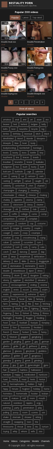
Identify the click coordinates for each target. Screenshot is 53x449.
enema (43, 284)
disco (32, 261)
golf (26, 355)
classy (30, 204)
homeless (7, 393)
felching (46, 303)
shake (6, 417)
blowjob (7, 143)
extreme (32, 294)
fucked (25, 332)
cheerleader (8, 195)
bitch (38, 133)
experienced (18, 294)
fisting (36, 313)
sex (43, 412)
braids (36, 157)
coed (5, 214)
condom (22, 223)
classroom (18, 204)
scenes (34, 412)
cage (29, 171)
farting (14, 303)
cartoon (31, 176)
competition (9, 218)
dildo (24, 261)
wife (33, 431)
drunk (17, 275)
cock (42, 209)
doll (4, 266)
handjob (7, 374)
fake (30, 299)
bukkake (40, 162)
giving (43, 346)
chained (40, 185)
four (15, 327)
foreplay (45, 322)
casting (6, 181)
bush (25, 166)
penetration (28, 407)
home (46, 388)
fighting (34, 308)
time (29, 426)
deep (13, 256)
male (5, 398)
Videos (14, 441)
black (46, 133)
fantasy (39, 299)
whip (15, 431)
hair (5, 370)
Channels (45, 441)
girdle (15, 346)
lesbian (45, 393)
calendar (39, 171)
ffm (26, 308)
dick (16, 261)
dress (40, 270)
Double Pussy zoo (9, 67)
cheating (34, 190)
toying (6, 431)
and (24, 119)
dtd (24, 275)
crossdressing (29, 237)
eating (45, 275)
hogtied (25, 388)
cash (41, 176)
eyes (5, 299)
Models (35, 441)
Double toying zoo (9, 93)
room (25, 412)
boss (24, 152)
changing (22, 190)
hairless (23, 370)
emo (5, 284)
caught (38, 181)
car (22, 176)
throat (20, 426)
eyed (42, 294)
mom (32, 398)
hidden (31, 384)
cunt (17, 247)
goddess (42, 351)
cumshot (7, 247)
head (24, 379)
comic (34, 214)
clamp (39, 199)
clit (16, 209)
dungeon (34, 275)
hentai (42, 379)
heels (32, 379)
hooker (34, 393)
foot (13, 322)
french (6, 332)
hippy (5, 388)
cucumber (28, 242)
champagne (8, 190)
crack (16, 233)
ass (47, 119)
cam (5, 176)
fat (22, 303)
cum (39, 242)
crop (17, 237)
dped (31, 270)
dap (42, 251)
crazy (25, 233)
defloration (39, 256)
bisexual (28, 133)
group (6, 365)
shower (28, 417)
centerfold (20, 185)
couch (6, 228)
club (35, 209)
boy (41, 152)
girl (23, 346)
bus (17, 166)
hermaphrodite (17, 384)
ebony (6, 280)
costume (41, 223)
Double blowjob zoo (36, 93)
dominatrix (30, 266)
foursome (25, 327)
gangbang (36, 336)
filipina (45, 308)
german (45, 341)
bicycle (34, 129)
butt (42, 166)
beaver (6, 124)
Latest (26, 17)
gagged (24, 336)
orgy (39, 403)
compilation (8, 223)
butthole (19, 171)
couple (37, 228)
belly (44, 124)
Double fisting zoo (35, 67)
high (40, 384)
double (6, 270)
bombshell (24, 147)
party (16, 407)
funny (44, 332)
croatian (7, 237)
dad (14, 251)
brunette (19, 162)
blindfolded (8, 138)
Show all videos (26, 108)
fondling (40, 318)
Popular (15, 17)
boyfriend (7, 157)
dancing (23, 251)
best (13, 129)
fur (4, 336)
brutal (29, 162)
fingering (7, 313)
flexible (18, 318)
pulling (6, 412)
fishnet (26, 313)
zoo (40, 431)
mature (15, 398)
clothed (25, 209)
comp (44, 214)
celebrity (7, 185)
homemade (21, 393)
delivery (6, 261)
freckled (37, 327)
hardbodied (29, 374)
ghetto (6, 346)
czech (6, 251)
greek (27, 360)
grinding (38, 360)
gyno (46, 365)
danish (34, 251)
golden (17, 355)
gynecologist (34, 365)
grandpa (7, 360)
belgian (34, 124)
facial (21, 299)
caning (14, 176)
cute (42, 247)
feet (37, 303)
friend (15, 332)
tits (36, 426)
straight (6, 422)
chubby (6, 199)
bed (15, 124)
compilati (33, 218)
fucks (34, 332)
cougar (16, 228)
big (43, 129)
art (31, 119)
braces (26, 157)
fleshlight (7, 318)
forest (6, 327)
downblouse (19, 270)
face (13, 299)
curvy (34, 247)
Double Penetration (36, 41)
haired (13, 370)
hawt (5, 379)
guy (14, 365)
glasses (18, 351)
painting (7, 407)
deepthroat (25, 256)
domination (15, 266)
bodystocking (9, 147)
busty (33, 166)
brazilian (7, 162)
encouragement (18, 284)
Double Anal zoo (8, 41)
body (33, 143)
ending (33, 284)
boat (24, 143)
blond (20, 138)
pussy (15, 412)
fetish (17, 308)
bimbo (6, 133)
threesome (8, 426)
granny (18, 360)
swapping (18, 422)
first (17, 313)
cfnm (30, 185)
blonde (29, 138)
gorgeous (36, 355)
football (23, 322)
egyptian (17, 280)
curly (25, 247)
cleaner (40, 204)
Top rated (37, 17)
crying (42, 237)
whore (24, 431)
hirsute (15, 388)
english (6, 289)
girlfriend (33, 346)
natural (6, 403)
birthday (17, 133)
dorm (41, 266)
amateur (7, 119)
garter (28, 341)
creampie (35, 233)
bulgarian (7, 166)
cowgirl (6, 233)
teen (29, 422)
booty (15, 152)
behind (24, 124)
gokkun (6, 355)
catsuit (28, 181)
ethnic (35, 289)
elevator (42, 280)
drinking (6, 275)
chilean (21, 195)
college (24, 214)
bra (17, 157)
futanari (13, 336)
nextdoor (18, 403)
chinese (32, 195)
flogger (29, 318)
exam (45, 289)
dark (5, 256)
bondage (37, 147)
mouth (42, 398)
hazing (15, 379)
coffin (14, 214)
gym (22, 365)
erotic (16, 289)
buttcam (7, 171)
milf (24, 398)
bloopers (41, 138)
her (4, 384)
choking (43, 195)
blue (17, 143)
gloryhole (30, 351)
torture (45, 426)
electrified (29, 280)
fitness (46, 313)
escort (26, 289)
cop (31, 223)
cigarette (18, 199)
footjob (34, 322)
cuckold (16, 242)
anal (17, 119)
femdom (7, 308)
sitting (38, 417)
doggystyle (44, 261)
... (26, 102)
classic (6, 204)
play (40, 407)
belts (5, 129)
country (26, 228)
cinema (29, 199)
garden (6, 341)
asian (39, 119)
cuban (6, 242)
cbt (46, 181)
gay (36, 341)
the (36, 422)
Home (6, 441)
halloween (36, 370)
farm (5, 303)
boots (6, 152)
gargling (17, 341)
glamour (7, 351)
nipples (29, 403)
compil (21, 218)
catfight (17, 181)
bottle (33, 152)
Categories (25, 441)
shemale (17, 417)
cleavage (7, 209)
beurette (23, 129)
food (5, 322)
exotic (6, 294)
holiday (36, 388)
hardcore (43, 374)
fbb (29, 303)
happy (17, 374)
